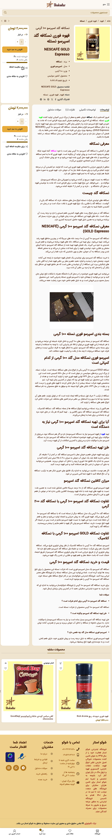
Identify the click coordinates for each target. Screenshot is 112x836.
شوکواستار (61, 585)
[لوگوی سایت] (56, 4)
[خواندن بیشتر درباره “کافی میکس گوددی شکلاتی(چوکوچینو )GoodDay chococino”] (5, 663)
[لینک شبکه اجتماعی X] (52, 100)
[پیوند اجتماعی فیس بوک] (55, 100)
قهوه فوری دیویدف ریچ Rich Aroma (92, 716)
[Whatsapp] (16, 768)
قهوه (102, 21)
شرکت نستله (86, 200)
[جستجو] (5, 13)
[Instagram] (9, 768)
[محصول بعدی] (2, 21)
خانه (109, 21)
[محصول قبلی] (8, 21)
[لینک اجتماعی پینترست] (48, 100)
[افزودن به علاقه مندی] (60, 668)
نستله (82, 21)
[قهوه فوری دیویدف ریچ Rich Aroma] (84, 686)
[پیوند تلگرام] (41, 100)
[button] (60, 663)
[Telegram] (23, 768)
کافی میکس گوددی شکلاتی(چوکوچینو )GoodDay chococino (31, 718)
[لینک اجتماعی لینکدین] (44, 100)
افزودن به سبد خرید (14, 49)
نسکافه (54, 150)
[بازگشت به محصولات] (5, 21)
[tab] (104, 110)
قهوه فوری (92, 21)
